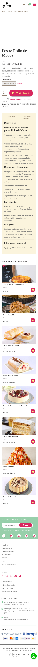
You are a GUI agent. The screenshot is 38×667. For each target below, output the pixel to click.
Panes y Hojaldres (8, 551)
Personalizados (7, 548)
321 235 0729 (23, 611)
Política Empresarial (8, 585)
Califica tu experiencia (9, 564)
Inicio (3, 11)
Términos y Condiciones (10, 591)
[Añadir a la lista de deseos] (4, 266)
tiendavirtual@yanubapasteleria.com (16, 619)
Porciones (7, 80)
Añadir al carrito (23, 93)
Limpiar (19, 83)
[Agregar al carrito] (33, 290)
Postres (9, 11)
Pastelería (5, 545)
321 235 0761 (25, 609)
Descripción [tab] (12, 116)
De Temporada (23, 104)
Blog (3, 561)
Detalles (4, 558)
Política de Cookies (8, 588)
